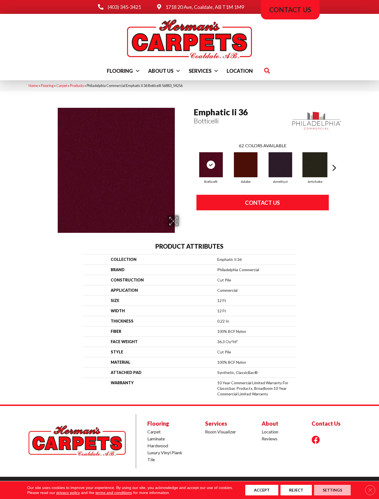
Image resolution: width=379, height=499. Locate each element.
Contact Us (262, 202)
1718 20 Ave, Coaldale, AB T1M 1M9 (204, 7)
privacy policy (68, 492)
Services (200, 71)
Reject (296, 490)
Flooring (120, 71)
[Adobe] (246, 165)
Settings (332, 490)
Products (77, 85)
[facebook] (316, 439)
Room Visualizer (220, 431)
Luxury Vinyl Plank (164, 452)
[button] (137, 70)
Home (33, 85)
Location (240, 71)
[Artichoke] (315, 165)
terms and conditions (113, 492)
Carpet (61, 85)
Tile (151, 459)
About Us (160, 71)
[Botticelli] (211, 165)
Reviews (269, 438)
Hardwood (157, 445)
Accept (262, 490)
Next (334, 159)
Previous (191, 159)
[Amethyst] (280, 165)
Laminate (156, 438)
